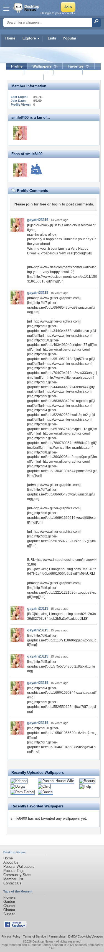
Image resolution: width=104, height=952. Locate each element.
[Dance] (45, 792)
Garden (9, 901)
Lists (52, 38)
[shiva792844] (36, 169)
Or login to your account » (57, 13)
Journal (39, 72)
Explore (29, 38)
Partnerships (57, 936)
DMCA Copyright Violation (85, 936)
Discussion (68, 72)
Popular (69, 38)
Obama (9, 910)
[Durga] (18, 786)
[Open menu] (6, 8)
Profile (16, 66)
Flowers (9, 897)
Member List (13, 879)
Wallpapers (45, 66)
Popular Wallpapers (18, 866)
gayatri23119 (37, 220)
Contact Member (25, 77)
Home (10, 38)
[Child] (44, 786)
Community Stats (17, 875)
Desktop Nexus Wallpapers (26, 8)
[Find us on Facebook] (15, 926)
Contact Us (12, 883)
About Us (10, 862)
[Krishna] (19, 781)
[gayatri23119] (20, 133)
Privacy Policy (11, 936)
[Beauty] (87, 781)
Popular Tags (13, 871)
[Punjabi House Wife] (56, 781)
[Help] (85, 786)
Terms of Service (34, 936)
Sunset (9, 914)
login (56, 204)
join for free (36, 204)
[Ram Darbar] (23, 792)
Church (9, 906)
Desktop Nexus (43, 941)
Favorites (79, 66)
